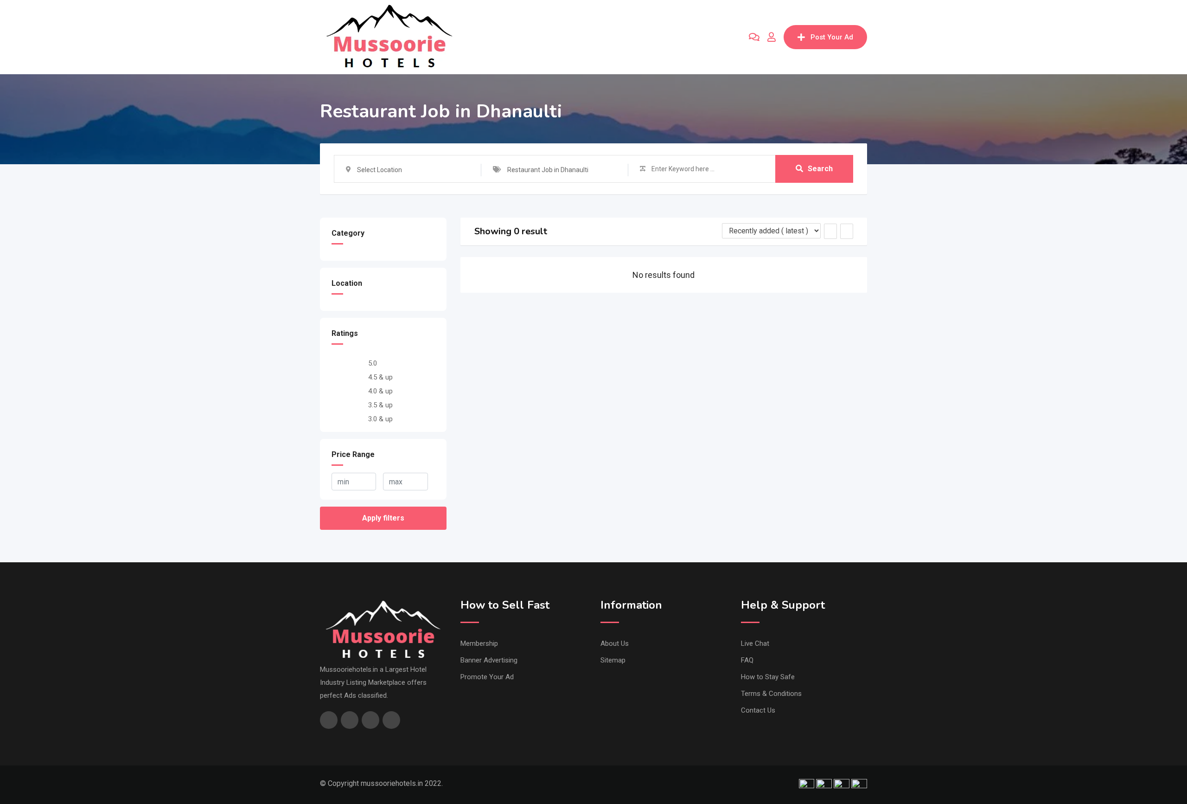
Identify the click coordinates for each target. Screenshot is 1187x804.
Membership (479, 643)
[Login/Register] (771, 37)
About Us (614, 643)
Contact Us (758, 710)
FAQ (747, 660)
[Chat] (754, 37)
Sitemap (612, 660)
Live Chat (755, 643)
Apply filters (383, 518)
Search (820, 168)
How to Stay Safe (768, 677)
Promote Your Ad (487, 677)
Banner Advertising (488, 660)
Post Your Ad (831, 37)
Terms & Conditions (771, 693)
